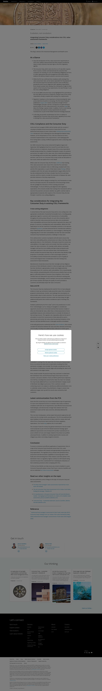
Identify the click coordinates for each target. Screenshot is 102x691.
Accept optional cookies (51, 349)
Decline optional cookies (51, 352)
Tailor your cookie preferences (51, 356)
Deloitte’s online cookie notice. (51, 344)
